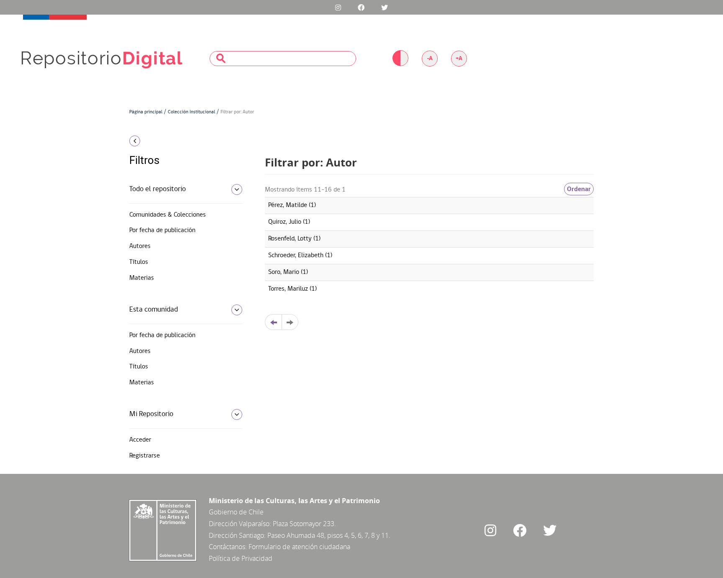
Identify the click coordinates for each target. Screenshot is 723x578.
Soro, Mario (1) (288, 272)
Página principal (145, 112)
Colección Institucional (191, 112)
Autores (140, 246)
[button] (182, 141)
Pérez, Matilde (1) (292, 205)
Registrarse (144, 456)
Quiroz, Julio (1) (289, 222)
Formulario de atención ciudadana (299, 546)
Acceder (140, 440)
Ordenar (579, 189)
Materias (141, 278)
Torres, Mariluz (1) (292, 289)
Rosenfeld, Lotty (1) (294, 238)
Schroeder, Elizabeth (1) (300, 255)
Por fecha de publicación (162, 230)
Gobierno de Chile (236, 512)
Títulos (138, 262)
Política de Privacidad (240, 558)
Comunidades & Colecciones (167, 215)
